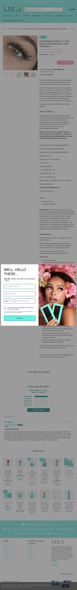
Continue (20, 318)
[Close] (74, 266)
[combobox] (8, 300)
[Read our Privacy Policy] (34, 312)
